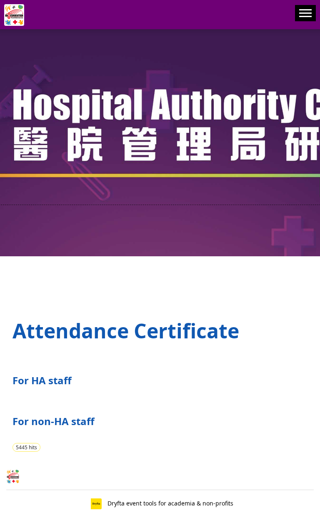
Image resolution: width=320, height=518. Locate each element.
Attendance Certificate (125, 330)
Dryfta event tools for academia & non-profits (169, 503)
